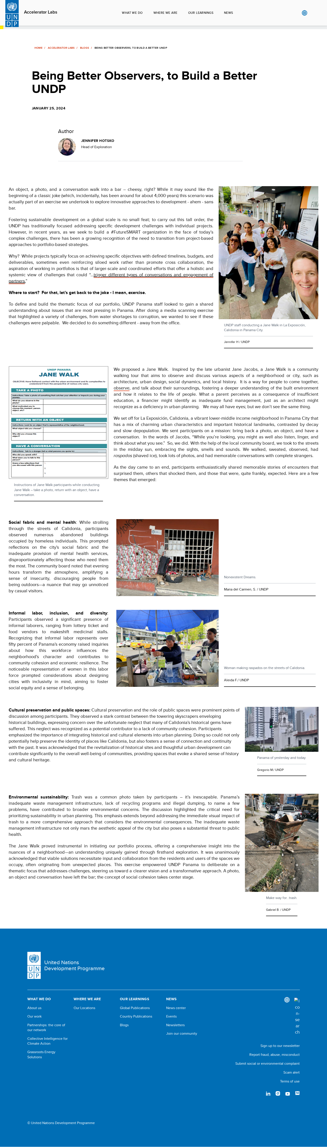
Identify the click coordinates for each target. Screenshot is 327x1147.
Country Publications (136, 1016)
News (228, 12)
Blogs (84, 47)
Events (171, 1016)
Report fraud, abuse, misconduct (274, 1054)
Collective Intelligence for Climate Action (47, 1041)
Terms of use (290, 1081)
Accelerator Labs (40, 12)
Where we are (165, 12)
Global (304, 13)
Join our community (181, 1033)
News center (176, 1008)
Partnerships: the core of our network (46, 1027)
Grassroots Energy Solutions (41, 1054)
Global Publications (135, 1008)
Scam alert (291, 1072)
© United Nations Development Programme (61, 1123)
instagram (278, 1093)
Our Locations (84, 1008)
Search (313, 13)
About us (34, 1008)
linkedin (268, 1093)
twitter (258, 1093)
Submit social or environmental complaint (267, 1063)
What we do (132, 12)
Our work (34, 1016)
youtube (287, 1093)
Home (38, 47)
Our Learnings (200, 12)
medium (297, 1093)
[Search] (297, 1016)
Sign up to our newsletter (280, 1045)
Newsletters (175, 1025)
